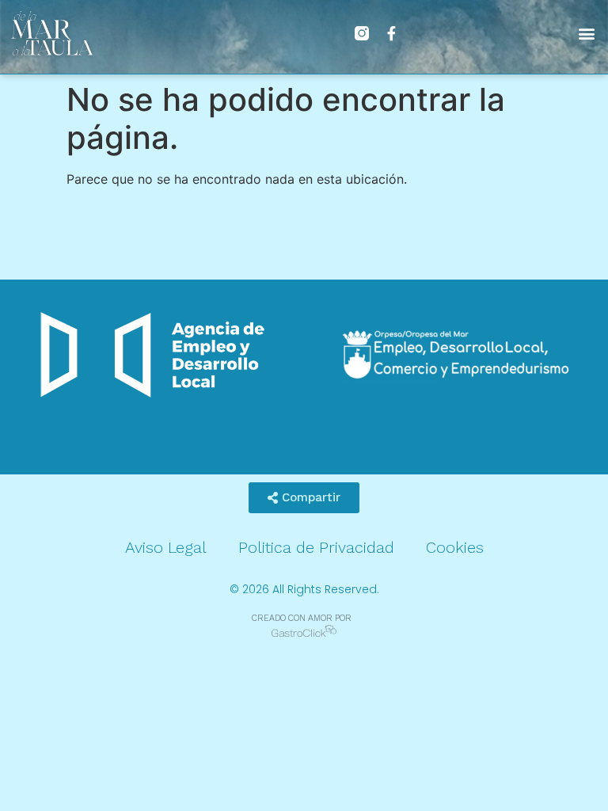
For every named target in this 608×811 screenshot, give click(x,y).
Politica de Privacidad (316, 547)
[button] (587, 33)
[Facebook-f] (392, 33)
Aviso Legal (166, 547)
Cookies (455, 547)
